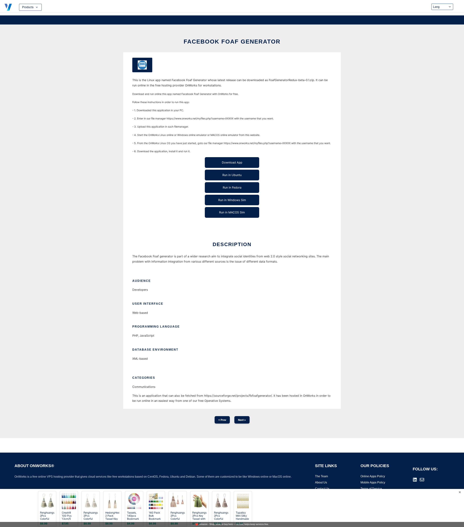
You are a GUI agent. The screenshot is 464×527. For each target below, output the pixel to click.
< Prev (222, 419)
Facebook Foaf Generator (232, 41)
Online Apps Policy (373, 476)
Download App (232, 162)
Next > (242, 419)
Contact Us (322, 488)
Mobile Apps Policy (373, 482)
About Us (321, 482)
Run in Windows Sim (232, 200)
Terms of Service (371, 488)
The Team (321, 476)
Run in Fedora (232, 187)
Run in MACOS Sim (232, 212)
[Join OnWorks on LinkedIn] (415, 479)
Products (28, 7)
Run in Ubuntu (232, 175)
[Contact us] (422, 479)
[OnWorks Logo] (8, 7)
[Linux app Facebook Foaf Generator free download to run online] (142, 65)
